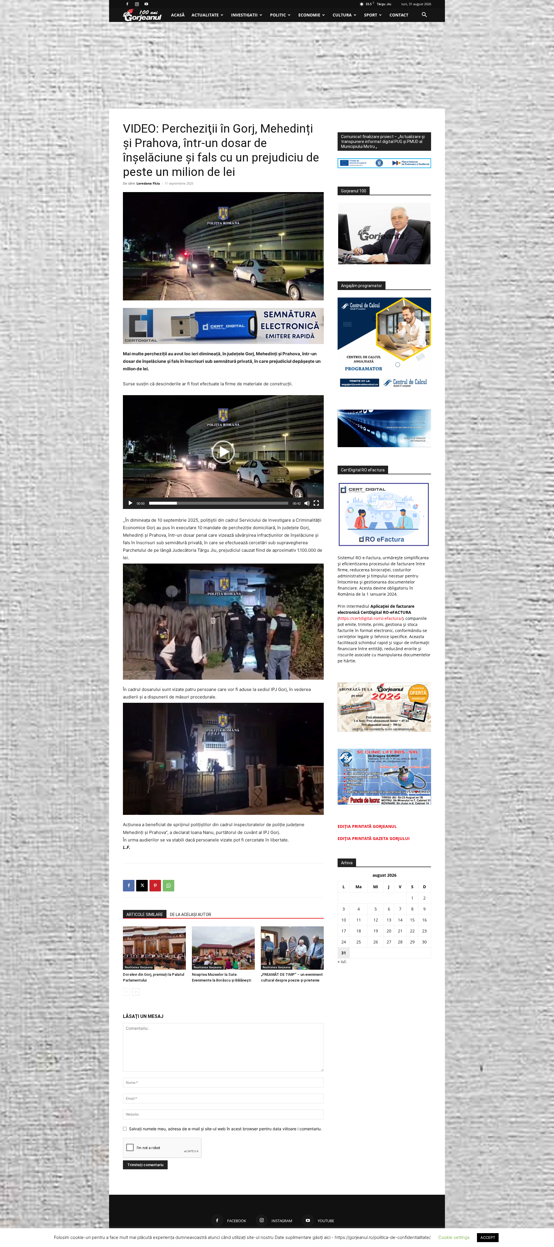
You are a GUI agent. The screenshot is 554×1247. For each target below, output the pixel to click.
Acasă (178, 15)
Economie (309, 15)
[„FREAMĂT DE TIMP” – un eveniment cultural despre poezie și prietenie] (292, 948)
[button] (424, 15)
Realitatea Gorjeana (139, 967)
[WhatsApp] (168, 885)
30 (424, 942)
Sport (370, 15)
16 (424, 920)
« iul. (342, 961)
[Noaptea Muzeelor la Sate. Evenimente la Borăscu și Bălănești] (223, 948)
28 (400, 942)
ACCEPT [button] (487, 1237)
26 (375, 942)
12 (375, 920)
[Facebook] (127, 4)
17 (343, 931)
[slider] (218, 503)
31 (343, 953)
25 (358, 942)
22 (412, 931)
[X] (142, 885)
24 (343, 942)
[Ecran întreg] (316, 503)
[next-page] (135, 991)
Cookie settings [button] (454, 1237)
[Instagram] (136, 4)
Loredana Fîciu (148, 183)
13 (389, 920)
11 (358, 920)
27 (389, 942)
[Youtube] (146, 4)
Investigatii (244, 15)
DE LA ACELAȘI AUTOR (190, 914)
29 (412, 942)
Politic (278, 15)
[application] (223, 452)
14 (400, 920)
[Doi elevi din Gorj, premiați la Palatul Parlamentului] (154, 948)
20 (389, 931)
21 (400, 931)
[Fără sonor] (307, 503)
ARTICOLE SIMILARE (144, 914)
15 (412, 920)
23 (424, 931)
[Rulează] (130, 503)
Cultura (342, 15)
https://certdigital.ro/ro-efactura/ (370, 618)
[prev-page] (126, 991)
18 (358, 931)
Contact (399, 15)
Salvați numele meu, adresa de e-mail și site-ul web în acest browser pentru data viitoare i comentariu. (225, 1128)
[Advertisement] (277, 65)
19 (375, 931)
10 (343, 920)
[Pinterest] (155, 885)
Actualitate (205, 15)
